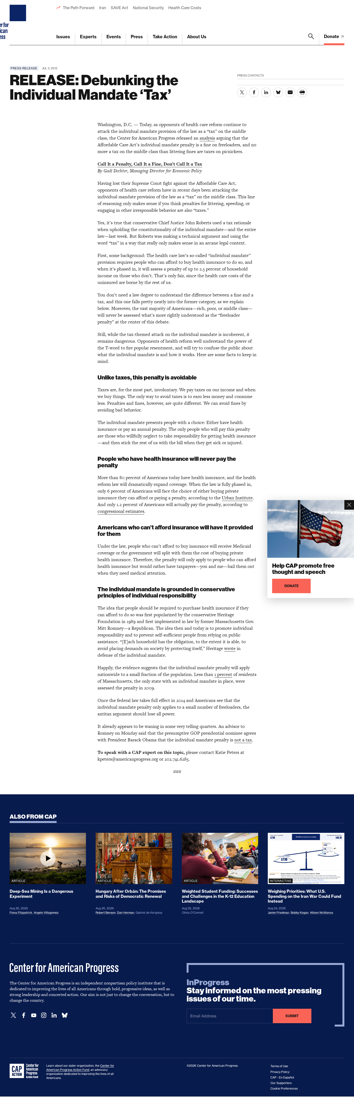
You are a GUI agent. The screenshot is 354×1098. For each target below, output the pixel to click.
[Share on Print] (302, 92)
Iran (102, 7)
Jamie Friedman (278, 912)
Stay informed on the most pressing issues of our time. (254, 990)
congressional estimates (121, 511)
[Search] (311, 39)
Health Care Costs (184, 7)
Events (113, 36)
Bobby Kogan (299, 912)
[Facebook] (23, 1015)
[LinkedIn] (54, 1015)
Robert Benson (106, 912)
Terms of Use (279, 1066)
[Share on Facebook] (254, 92)
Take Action (165, 36)
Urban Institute (237, 497)
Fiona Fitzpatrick (21, 912)
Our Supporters (281, 1083)
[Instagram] (44, 1015)
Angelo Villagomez (46, 912)
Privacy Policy (279, 1072)
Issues (63, 36)
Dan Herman (125, 912)
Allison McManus (321, 912)
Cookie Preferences (284, 1088)
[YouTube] (34, 1015)
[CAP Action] (25, 1071)
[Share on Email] (290, 92)
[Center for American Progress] (18, 22)
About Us (196, 36)
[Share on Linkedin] (266, 92)
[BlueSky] (64, 1015)
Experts (88, 36)
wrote (230, 648)
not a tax (243, 740)
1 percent (223, 674)
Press (137, 36)
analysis (207, 138)
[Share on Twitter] (242, 92)
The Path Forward (78, 7)
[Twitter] (13, 1015)
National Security (148, 7)
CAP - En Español (282, 1077)
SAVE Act (119, 7)
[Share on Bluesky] (278, 92)
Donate (332, 36)
